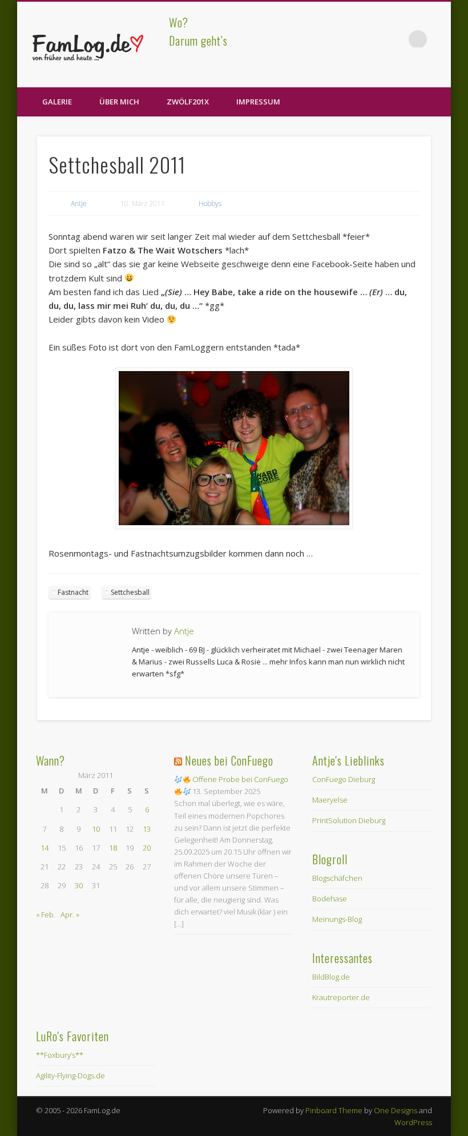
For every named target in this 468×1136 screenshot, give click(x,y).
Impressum (258, 101)
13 (147, 829)
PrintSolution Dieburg (348, 820)
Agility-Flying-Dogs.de (70, 1075)
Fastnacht (73, 592)
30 (79, 885)
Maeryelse (330, 800)
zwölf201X (188, 101)
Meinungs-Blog (337, 919)
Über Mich (119, 101)
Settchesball (130, 592)
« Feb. (45, 914)
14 (45, 848)
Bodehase (329, 898)
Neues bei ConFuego (229, 760)
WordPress (413, 1122)
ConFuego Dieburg (343, 779)
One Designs (395, 1110)
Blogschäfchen (337, 878)
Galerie (57, 101)
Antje (79, 203)
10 (96, 829)
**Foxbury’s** (59, 1055)
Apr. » (69, 914)
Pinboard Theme (333, 1110)
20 (147, 848)
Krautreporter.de (341, 997)
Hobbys (210, 203)
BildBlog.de (331, 977)
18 (113, 848)
